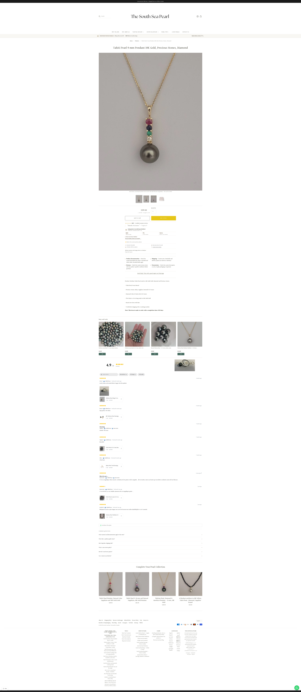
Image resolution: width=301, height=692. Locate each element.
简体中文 (178, 637)
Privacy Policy (135, 620)
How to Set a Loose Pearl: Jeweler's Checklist (110, 671)
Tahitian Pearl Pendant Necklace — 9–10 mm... (187, 348)
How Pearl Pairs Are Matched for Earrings (110, 674)
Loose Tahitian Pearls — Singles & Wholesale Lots (142, 633)
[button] (185, 365)
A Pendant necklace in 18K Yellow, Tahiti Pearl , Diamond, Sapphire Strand (190, 600)
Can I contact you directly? (105, 556)
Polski (178, 647)
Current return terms (157, 247)
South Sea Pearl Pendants (142, 646)
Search (119, 623)
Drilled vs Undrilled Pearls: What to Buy (110, 678)
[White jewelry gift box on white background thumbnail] (161, 199)
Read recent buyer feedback (131, 236)
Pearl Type (164, 32)
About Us (101, 620)
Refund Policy (127, 620)
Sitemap (136, 623)
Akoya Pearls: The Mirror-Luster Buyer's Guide (110, 646)
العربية (178, 635)
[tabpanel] (150, 446)
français (171, 645)
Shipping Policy (108, 620)
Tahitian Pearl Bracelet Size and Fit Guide (110, 667)
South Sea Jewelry (152, 32)
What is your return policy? (105, 547)
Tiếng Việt (178, 643)
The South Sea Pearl (106, 625)
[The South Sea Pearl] (150, 16)
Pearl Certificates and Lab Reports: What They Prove (110, 681)
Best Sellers (115, 32)
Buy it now (163, 218)
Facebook (193, 653)
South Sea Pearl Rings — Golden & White (142, 648)
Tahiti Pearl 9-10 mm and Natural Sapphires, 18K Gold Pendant (137, 599)
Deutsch (171, 641)
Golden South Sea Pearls (142, 640)
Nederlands (171, 643)
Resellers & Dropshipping (104, 623)
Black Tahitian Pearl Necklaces (142, 636)
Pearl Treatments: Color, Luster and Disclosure (110, 660)
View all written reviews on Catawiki (133, 238)
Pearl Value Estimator (126, 635)
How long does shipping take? (106, 543)
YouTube (131, 623)
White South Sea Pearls (142, 638)
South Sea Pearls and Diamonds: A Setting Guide (110, 664)
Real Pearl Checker (126, 637)
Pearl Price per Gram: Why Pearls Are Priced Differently (110, 650)
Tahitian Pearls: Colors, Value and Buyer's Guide (110, 643)
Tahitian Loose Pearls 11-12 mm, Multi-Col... (134, 348)
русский (171, 637)
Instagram (125, 623)
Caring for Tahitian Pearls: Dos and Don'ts (158, 637)
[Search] (99, 16)
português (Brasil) (171, 649)
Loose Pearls (176, 32)
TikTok (141, 623)
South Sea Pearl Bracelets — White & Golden (142, 652)
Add (102, 354)
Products (137, 41)
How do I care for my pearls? (105, 552)
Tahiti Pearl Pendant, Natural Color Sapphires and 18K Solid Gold (110, 599)
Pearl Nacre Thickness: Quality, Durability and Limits (110, 657)
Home (131, 41)
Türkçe (178, 651)
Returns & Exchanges (118, 620)
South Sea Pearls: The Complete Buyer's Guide (110, 639)
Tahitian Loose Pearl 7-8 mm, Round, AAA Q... (108, 348)
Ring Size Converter (126, 641)
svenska (178, 649)
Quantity (153, 208)
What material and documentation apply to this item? (111, 535)
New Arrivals (126, 32)
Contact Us (185, 32)
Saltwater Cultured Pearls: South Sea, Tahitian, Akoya (110, 685)
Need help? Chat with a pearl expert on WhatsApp (150, 273)
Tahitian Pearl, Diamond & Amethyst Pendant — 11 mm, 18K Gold (163, 600)
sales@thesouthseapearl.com (191, 650)
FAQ (141, 620)
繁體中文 (178, 641)
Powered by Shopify (115, 625)
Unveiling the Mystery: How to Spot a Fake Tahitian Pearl (158, 633)
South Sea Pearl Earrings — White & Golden (142, 643)
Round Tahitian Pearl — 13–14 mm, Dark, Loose (161, 348)
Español (171, 635)
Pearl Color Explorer (126, 639)
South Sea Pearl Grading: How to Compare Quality (110, 653)
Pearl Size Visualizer (126, 633)
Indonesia (178, 639)
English (198, 621)
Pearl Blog (114, 623)
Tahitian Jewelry (137, 32)
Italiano (171, 639)
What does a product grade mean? (107, 539)
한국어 (178, 633)
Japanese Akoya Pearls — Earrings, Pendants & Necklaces (142, 655)
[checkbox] (141, 374)
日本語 (170, 647)
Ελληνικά (178, 645)
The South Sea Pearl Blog (158, 640)
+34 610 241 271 (190, 649)
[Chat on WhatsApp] (296, 687)
